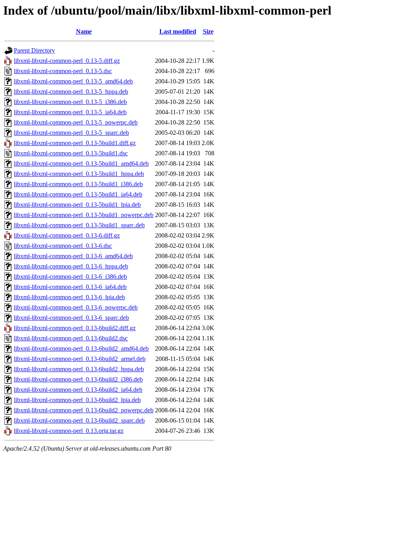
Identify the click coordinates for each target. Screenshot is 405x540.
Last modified (177, 31)
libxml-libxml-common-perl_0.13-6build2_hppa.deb (79, 369)
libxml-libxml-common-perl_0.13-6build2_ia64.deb (78, 389)
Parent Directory (34, 50)
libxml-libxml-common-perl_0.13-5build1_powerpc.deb (83, 214)
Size (208, 31)
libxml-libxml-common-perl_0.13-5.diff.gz (67, 60)
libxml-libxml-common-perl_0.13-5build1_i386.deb (78, 184)
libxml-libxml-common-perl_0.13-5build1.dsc (71, 153)
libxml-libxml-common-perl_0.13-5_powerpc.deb (76, 122)
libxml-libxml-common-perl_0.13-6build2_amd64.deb (81, 348)
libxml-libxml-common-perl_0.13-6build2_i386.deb (78, 379)
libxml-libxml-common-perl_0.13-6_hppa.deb (71, 266)
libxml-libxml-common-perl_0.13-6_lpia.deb (69, 297)
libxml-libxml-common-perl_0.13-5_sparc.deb (71, 132)
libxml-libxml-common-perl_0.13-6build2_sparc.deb (79, 420)
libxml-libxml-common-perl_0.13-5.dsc (63, 71)
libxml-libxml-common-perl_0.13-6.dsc (63, 245)
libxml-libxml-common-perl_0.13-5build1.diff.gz (75, 143)
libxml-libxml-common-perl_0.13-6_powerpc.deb (76, 307)
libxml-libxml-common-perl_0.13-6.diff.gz (67, 235)
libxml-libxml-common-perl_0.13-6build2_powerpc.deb (83, 410)
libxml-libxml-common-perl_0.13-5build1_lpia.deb (77, 204)
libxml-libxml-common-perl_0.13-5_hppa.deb (71, 91)
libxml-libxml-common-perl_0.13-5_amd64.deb (73, 81)
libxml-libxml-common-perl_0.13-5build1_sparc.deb (79, 225)
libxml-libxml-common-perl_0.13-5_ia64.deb (70, 112)
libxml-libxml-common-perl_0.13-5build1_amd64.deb (81, 163)
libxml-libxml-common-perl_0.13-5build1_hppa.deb (79, 173)
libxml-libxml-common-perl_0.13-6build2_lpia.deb (77, 400)
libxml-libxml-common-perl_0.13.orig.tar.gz (68, 430)
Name (84, 31)
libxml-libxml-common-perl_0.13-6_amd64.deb (73, 256)
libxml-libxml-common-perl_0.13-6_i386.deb (70, 276)
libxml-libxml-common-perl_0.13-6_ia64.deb (70, 286)
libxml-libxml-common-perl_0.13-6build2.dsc (71, 338)
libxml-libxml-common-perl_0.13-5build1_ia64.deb (78, 194)
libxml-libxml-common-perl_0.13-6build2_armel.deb (80, 358)
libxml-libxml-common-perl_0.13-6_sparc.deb (71, 317)
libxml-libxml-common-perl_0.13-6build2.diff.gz (75, 328)
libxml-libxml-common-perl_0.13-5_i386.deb (70, 101)
